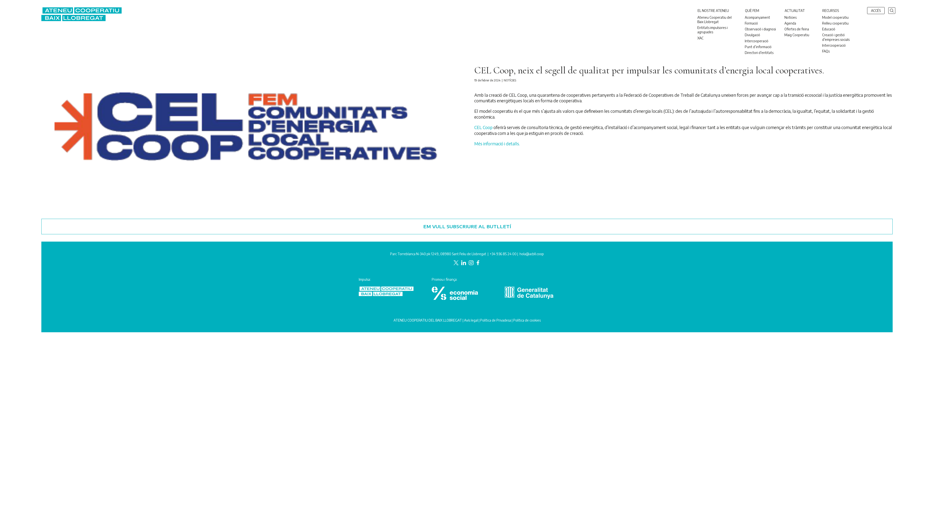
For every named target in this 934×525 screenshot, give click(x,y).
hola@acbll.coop (532, 254)
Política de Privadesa (495, 320)
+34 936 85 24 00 (503, 254)
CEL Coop (483, 127)
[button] (891, 10)
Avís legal (471, 320)
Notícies (510, 80)
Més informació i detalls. (497, 143)
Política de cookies (527, 320)
